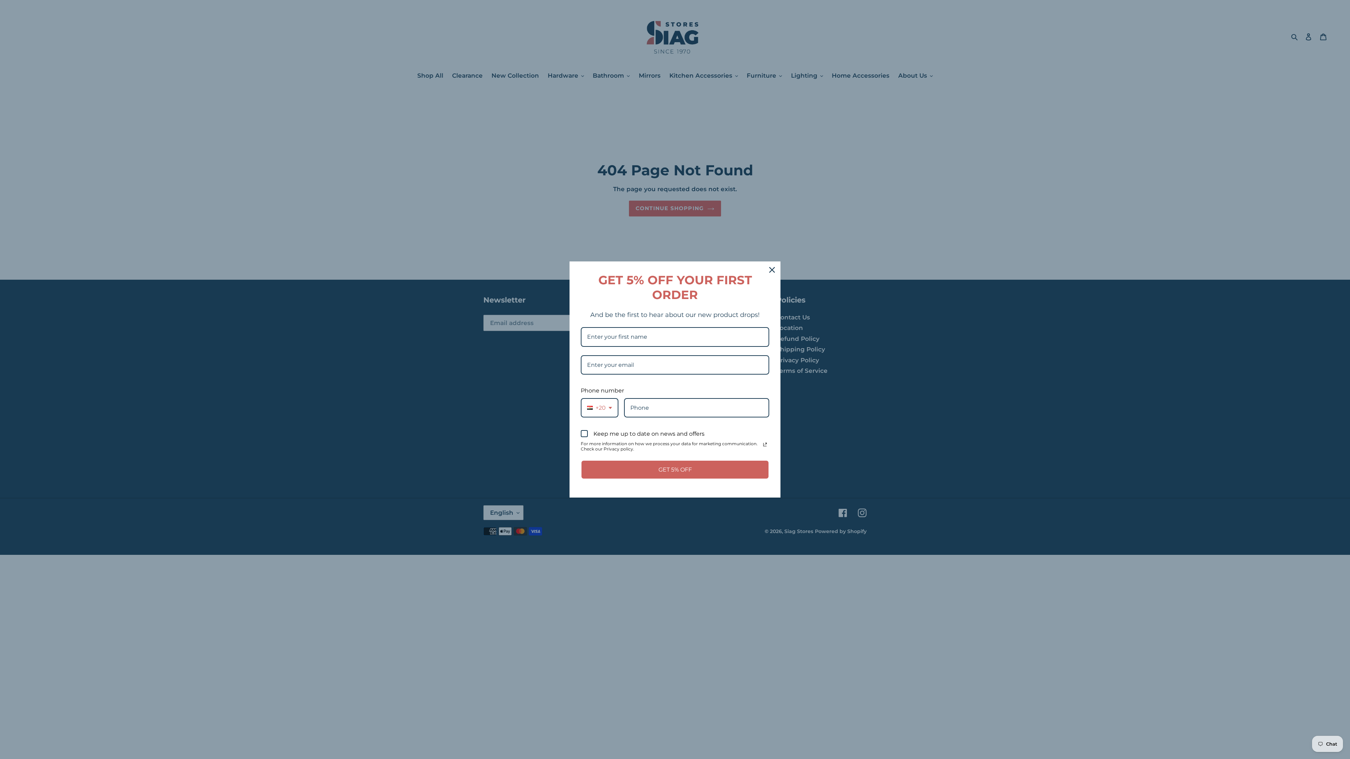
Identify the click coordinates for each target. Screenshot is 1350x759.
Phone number (602, 390)
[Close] (772, 269)
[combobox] (599, 407)
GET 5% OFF (675, 469)
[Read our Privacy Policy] (765, 444)
